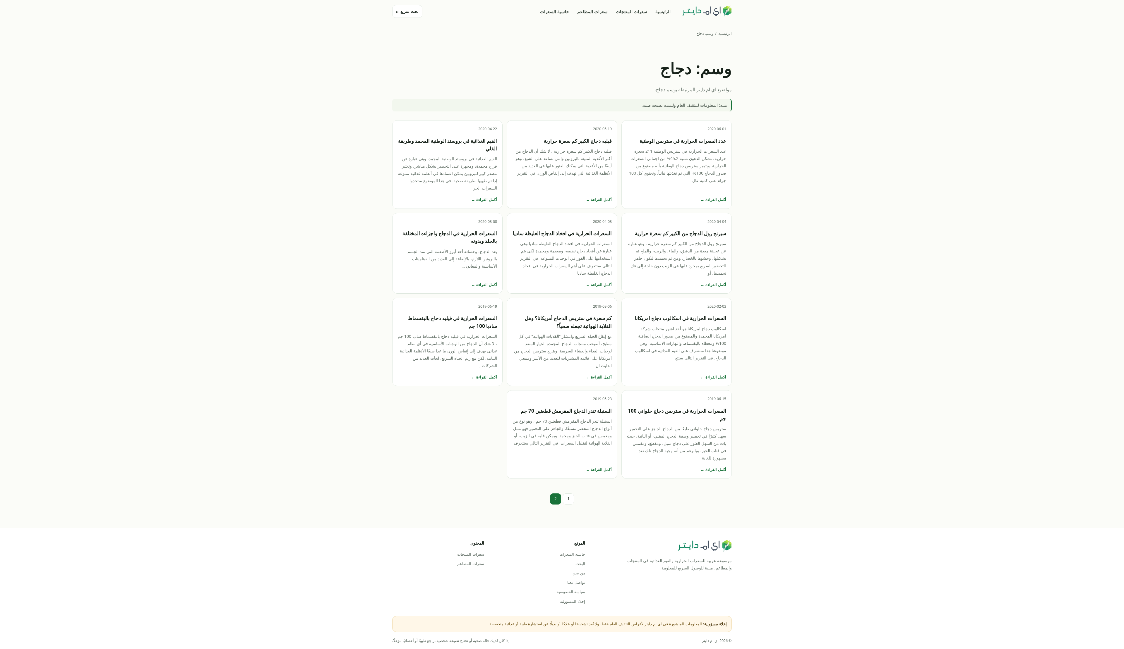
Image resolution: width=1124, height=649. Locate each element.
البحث (580, 563)
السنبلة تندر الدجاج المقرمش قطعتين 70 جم (566, 410)
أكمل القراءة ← (713, 199)
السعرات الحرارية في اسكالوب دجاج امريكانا (680, 318)
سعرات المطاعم (592, 11)
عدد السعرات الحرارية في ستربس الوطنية (683, 140)
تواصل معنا (576, 582)
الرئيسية (663, 11)
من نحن (579, 573)
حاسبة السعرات (554, 11)
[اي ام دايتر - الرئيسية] (707, 11)
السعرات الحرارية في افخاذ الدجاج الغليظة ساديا (562, 233)
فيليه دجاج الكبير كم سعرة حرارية (578, 140)
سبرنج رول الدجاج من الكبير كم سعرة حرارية (680, 233)
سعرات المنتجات (631, 11)
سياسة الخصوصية (571, 591)
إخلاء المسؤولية (572, 601)
